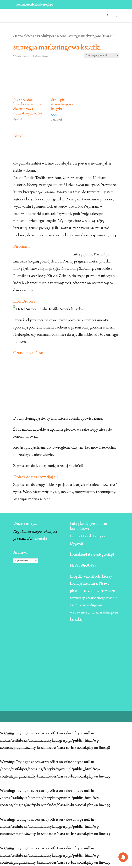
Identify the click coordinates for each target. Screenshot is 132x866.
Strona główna (23, 36)
